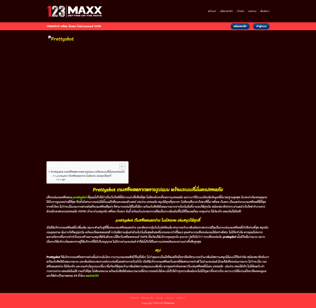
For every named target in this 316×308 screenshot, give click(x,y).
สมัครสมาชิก (226, 11)
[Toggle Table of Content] (120, 166)
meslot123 (92, 275)
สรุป (63, 179)
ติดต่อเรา (265, 11)
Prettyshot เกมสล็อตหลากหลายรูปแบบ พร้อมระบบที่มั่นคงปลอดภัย (88, 172)
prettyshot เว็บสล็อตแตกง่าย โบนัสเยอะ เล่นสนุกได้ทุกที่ (84, 176)
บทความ (252, 11)
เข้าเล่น (240, 11)
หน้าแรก (212, 11)
